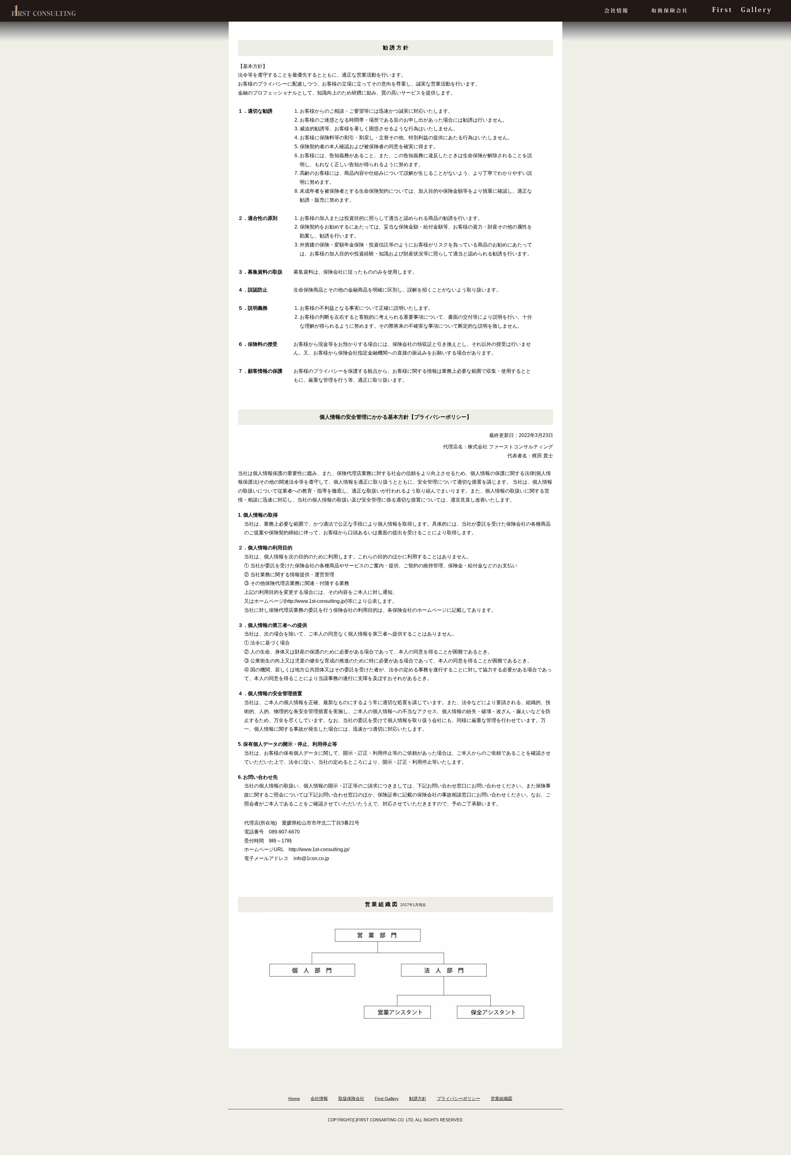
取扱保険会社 (351, 1098)
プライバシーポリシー (458, 1098)
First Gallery (387, 1098)
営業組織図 (501, 1098)
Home (294, 1098)
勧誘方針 (417, 1098)
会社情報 (319, 1098)
